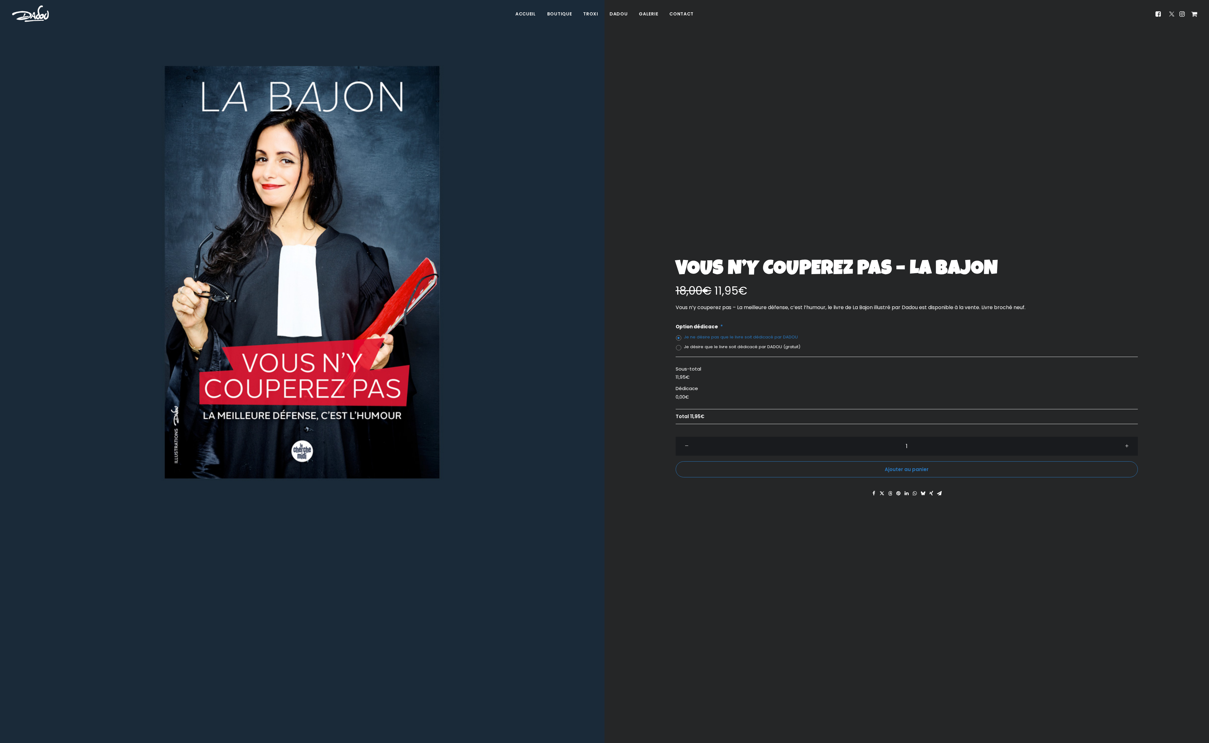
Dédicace (687, 388)
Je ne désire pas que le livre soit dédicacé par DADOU (741, 337)
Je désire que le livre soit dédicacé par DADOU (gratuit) (742, 347)
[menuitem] (525, 13)
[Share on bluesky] (923, 493)
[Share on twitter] (882, 493)
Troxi (590, 14)
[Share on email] (939, 493)
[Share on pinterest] (898, 493)
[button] (1160, 13)
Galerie (648, 14)
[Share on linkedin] (907, 493)
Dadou (619, 14)
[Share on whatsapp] (915, 493)
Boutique (559, 14)
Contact (681, 14)
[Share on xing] (931, 493)
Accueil (525, 14)
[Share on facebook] (874, 493)
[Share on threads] (890, 493)
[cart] (1193, 13)
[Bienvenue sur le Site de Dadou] (30, 13)
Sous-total (688, 369)
